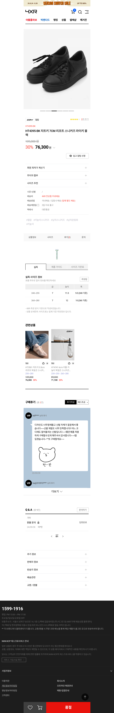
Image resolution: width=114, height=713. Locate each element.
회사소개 (61, 681)
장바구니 (39, 707)
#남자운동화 (72, 220)
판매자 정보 (32, 562)
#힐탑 (29, 220)
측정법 (84, 279)
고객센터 (5, 695)
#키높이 (30, 224)
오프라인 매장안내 (65, 686)
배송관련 (31, 577)
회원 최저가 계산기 (36, 167)
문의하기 (83, 510)
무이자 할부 (32, 175)
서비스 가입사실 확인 (13, 660)
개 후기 (85, 119)
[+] (43, 363)
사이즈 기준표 (77, 267)
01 (57, 536)
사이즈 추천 (32, 183)
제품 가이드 (56, 267)
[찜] (30, 707)
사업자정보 (6, 671)
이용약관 (5, 681)
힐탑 (37, 120)
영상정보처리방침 (9, 690)
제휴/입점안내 (63, 690)
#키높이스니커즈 (41, 220)
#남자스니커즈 (58, 220)
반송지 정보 (32, 569)
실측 (36, 267)
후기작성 (70, 402)
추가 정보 (31, 554)
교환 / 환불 (32, 585)
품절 (68, 707)
